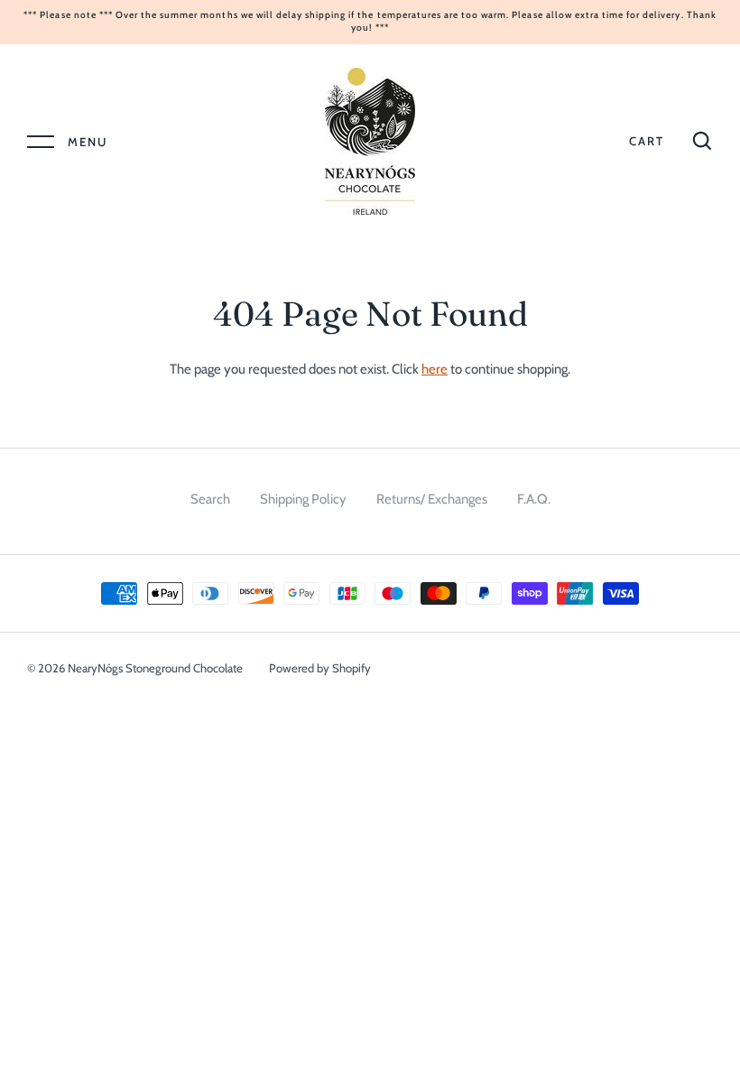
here (434, 369)
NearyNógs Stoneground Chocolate (155, 668)
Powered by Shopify (320, 668)
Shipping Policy (303, 499)
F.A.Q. (533, 499)
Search (210, 499)
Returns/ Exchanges (431, 499)
